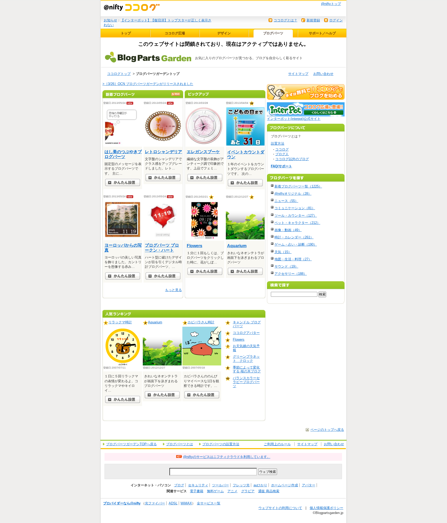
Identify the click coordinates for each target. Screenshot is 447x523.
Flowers (194, 246)
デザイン (224, 33)
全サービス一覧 (208, 503)
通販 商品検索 (268, 491)
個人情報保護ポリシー (326, 508)
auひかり (260, 485)
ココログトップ (119, 74)
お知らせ (110, 20)
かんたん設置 (122, 182)
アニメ (232, 491)
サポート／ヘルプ (322, 33)
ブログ (179, 485)
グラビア (248, 491)
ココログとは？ (285, 20)
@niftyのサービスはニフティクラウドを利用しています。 (226, 457)
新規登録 (313, 20)
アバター (308, 485)
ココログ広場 (175, 33)
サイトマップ (298, 74)
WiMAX (186, 503)
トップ (126, 33)
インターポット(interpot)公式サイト (294, 119)
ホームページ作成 (284, 485)
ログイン (336, 20)
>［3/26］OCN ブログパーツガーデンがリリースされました (147, 84)
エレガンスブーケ (203, 152)
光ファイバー (155, 503)
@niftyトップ (331, 4)
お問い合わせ (323, 74)
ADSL (173, 503)
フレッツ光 (241, 485)
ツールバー (220, 485)
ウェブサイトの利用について (280, 508)
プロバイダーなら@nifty (121, 503)
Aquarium (237, 246)
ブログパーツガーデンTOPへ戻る (131, 444)
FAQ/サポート (281, 166)
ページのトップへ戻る (327, 430)
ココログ (282, 149)
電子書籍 (196, 491)
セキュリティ (198, 485)
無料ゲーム (215, 491)
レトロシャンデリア (163, 152)
